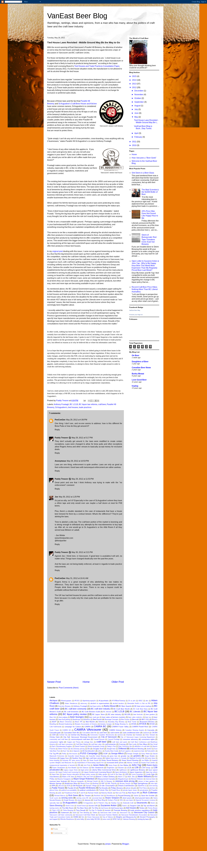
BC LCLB (74, 404)
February (138, 137)
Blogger (125, 844)
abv (147, 701)
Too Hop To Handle (95, 810)
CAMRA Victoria (115, 730)
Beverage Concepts (111, 719)
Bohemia (102, 722)
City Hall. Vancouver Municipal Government (80, 737)
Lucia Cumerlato (137, 774)
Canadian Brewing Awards (134, 730)
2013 (134, 84)
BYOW (152, 724)
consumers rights (148, 739)
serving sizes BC (82, 798)
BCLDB (127, 714)
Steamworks (142, 803)
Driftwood (122, 749)
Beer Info (53, 717)
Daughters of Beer (140, 362)
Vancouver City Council (144, 812)
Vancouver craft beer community (61, 815)
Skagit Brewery (69, 800)
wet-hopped (54, 819)
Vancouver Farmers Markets (108, 815)
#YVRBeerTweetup (118, 701)
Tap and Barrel (149, 806)
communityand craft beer (80, 739)
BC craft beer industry (100, 709)
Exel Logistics (126, 751)
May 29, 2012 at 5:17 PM (82, 438)
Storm (153, 803)
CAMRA (87, 727)
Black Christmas (66, 722)
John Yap (136, 765)
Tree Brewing (84, 812)
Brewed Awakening (65, 724)
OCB (68, 786)
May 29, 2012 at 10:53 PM (78, 461)
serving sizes (67, 798)
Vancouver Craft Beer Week (85, 815)
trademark (65, 812)
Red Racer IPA (133, 793)
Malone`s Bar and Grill (85, 777)
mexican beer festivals (58, 781)
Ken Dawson (84, 768)
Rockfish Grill (99, 795)
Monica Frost (85, 783)
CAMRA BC (100, 726)
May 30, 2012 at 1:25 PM (69, 497)
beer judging (63, 717)
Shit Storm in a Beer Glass (143, 173)
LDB (136, 767)
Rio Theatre (86, 795)
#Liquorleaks (104, 701)
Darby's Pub (111, 746)
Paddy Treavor (61, 438)
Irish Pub (87, 765)
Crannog (122, 744)
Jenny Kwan (112, 765)
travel (74, 812)
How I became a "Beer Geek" (144, 158)
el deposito (76, 751)
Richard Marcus (59, 795)
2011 (134, 142)
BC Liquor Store (98, 714)
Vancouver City (125, 812)
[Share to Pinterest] (98, 400)
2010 (134, 145)
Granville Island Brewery (76, 756)
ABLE (140, 701)
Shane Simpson (112, 798)
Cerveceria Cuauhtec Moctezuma (102, 735)
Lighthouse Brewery (137, 770)
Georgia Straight (132, 754)
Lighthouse (123, 770)
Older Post (118, 681)
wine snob (106, 819)
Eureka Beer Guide (111, 751)
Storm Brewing (56, 805)
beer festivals (138, 714)
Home (86, 681)
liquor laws (55, 774)
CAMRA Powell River (140, 727)
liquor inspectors (136, 772)
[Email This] (89, 400)
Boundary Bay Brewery (116, 722)
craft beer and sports (119, 742)
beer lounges (77, 717)
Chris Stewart (150, 735)
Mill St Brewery (106, 781)
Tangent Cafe (135, 806)
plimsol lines (54, 790)
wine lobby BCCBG (93, 819)
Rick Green (73, 795)
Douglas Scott (98, 749)
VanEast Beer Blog (77, 16)
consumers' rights (56, 742)
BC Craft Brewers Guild (91, 712)
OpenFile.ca (142, 786)
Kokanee (121, 768)
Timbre (142, 808)
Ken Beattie (72, 768)
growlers (137, 756)
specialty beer (55, 803)
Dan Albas (143, 744)
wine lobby (80, 819)
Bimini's (154, 719)
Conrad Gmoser (99, 739)
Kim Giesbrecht (97, 768)
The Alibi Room (68, 808)
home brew (151, 758)
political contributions (88, 790)
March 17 (121, 777)
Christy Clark (55, 737)
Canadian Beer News (141, 368)
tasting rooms (54, 808)
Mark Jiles (131, 777)
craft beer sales (96, 744)
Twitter (94, 812)
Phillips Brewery (117, 788)
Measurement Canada (106, 779)
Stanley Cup (115, 803)
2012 (134, 87)
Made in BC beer (68, 777)
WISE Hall (116, 819)
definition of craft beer (142, 746)
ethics (100, 751)
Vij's (82, 817)
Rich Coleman (150, 792)
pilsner (128, 788)
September (139, 102)
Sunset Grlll (93, 806)
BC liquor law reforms (88, 404)
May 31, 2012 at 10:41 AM (77, 578)
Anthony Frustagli (61, 404)
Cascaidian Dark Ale (89, 733)
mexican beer (150, 779)
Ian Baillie (145, 760)
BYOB (133, 724)
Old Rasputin (78, 786)
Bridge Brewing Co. (121, 724)
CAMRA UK (66, 730)
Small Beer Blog (99, 800)
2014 (134, 80)
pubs (59, 793)
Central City (63, 735)
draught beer (111, 749)
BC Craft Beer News (140, 709)
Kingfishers (111, 768)
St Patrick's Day (102, 803)
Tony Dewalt (80, 810)
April (136, 133)
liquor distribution (121, 772)
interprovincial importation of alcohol (62, 765)
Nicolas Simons (125, 783)
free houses (73, 754)
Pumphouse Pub (70, 793)
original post (57, 251)
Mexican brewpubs (77, 781)
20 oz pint (131, 701)
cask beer (103, 733)
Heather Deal (77, 758)
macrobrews (54, 777)
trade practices (85, 407)
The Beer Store (82, 808)
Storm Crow (70, 806)
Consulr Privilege (114, 739)
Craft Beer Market (82, 744)
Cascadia (150, 730)
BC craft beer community (75, 709)
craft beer (102, 404)
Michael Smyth (92, 781)
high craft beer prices (94, 758)
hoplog (135, 386)
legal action (85, 770)
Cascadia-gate (55, 733)
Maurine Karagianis (64, 779)
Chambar (129, 735)
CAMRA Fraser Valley (120, 727)
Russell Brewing (124, 795)
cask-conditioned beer (131, 733)
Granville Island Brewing (97, 756)
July (136, 109)
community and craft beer (59, 739)
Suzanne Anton (109, 805)
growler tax (125, 756)
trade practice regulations (140, 810)
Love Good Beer (139, 380)
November (139, 94)
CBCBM (154, 733)
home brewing (54, 760)
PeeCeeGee (60, 420)
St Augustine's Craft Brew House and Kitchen (77, 104)
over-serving (153, 786)
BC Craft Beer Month (121, 709)
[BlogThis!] (91, 400)
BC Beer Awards (125, 706)
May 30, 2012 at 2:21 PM (82, 552)
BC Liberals (135, 712)
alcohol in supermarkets (99, 703)
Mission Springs (56, 783)
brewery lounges (106, 724)
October (138, 98)
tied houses (73, 407)
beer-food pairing (64, 719)
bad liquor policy (95, 706)
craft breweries (110, 744)
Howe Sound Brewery (109, 760)
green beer (113, 756)
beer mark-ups (94, 717)
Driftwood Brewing (137, 749)
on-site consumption (107, 786)
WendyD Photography (147, 817)
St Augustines (88, 803)
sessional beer (97, 798)
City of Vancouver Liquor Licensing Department (138, 737)
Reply (57, 430)
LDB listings (146, 768)
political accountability (69, 790)
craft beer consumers (65, 744)
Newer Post (54, 681)
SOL (121, 800)
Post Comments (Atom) (68, 688)
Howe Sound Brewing (130, 760)
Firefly (64, 754)
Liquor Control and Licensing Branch (98, 772)
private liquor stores (130, 790)
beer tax (148, 717)
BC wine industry (114, 714)
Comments (57, 833)
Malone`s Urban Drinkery (105, 777)
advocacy (83, 703)
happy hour (64, 758)
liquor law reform (152, 772)
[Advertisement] (86, 661)
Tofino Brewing (68, 810)
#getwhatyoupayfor (89, 701)
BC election (107, 712)
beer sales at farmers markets (113, 717)
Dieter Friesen (63, 749)
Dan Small (153, 744)
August (137, 106)
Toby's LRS (56, 810)
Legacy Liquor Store (70, 770)
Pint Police (143, 788)
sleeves (87, 800)
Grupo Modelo (150, 756)
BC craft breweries (71, 712)
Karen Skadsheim (58, 768)
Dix (88, 749)
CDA (54, 735)
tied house (104, 808)
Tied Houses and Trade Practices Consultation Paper (96, 66)
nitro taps (154, 783)
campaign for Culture (73, 727)
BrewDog (53, 724)
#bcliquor (54, 700)
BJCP (54, 722)
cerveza (120, 735)
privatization (144, 790)
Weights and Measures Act (126, 817)
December (139, 91)
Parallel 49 (72, 788)
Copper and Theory (74, 742)
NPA (53, 786)
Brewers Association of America (86, 724)
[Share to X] (93, 400)
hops (84, 760)
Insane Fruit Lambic (148, 763)
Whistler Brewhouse (67, 819)
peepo (108, 844)
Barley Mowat (138, 374)
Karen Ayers (152, 765)
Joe (56, 497)
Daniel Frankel (80, 746)
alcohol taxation (118, 703)
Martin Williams (144, 776)
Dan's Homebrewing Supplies (62, 746)
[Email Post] (84, 400)
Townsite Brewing (120, 810)
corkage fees (88, 742)
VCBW (75, 817)
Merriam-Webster (137, 779)
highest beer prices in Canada (115, 758)
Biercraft (135, 719)
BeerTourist (97, 719)
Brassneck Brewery (147, 722)
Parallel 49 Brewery (87, 788)
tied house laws (117, 808)
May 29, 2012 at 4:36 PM (76, 420)
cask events (114, 733)
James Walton (99, 765)
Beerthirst (86, 719)
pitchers (152, 788)
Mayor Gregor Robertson (84, 779)
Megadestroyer (123, 779)
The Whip (95, 808)
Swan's (124, 806)
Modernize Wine (71, 783)
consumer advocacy (130, 739)
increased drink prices (115, 763)
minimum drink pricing (125, 781)
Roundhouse (110, 795)
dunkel (149, 749)
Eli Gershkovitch (89, 751)
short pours (127, 798)
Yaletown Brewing (129, 819)
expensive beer (139, 751)
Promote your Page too (136, 314)
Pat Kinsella (103, 788)
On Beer (135, 355)
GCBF (105, 754)
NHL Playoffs (112, 783)
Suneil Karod (81, 806)
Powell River (115, 790)
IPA (79, 765)
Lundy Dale (150, 774)
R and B (82, 793)
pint (134, 788)
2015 (134, 76)
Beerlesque (76, 719)
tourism (108, 810)
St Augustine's (61, 407)
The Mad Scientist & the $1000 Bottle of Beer (150, 192)
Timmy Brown (152, 808)
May (136, 117)
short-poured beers (142, 798)
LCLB (129, 768)
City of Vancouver (109, 737)
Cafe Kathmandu (55, 727)
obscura (61, 786)
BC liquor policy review (75, 714)
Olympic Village (91, 786)
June (136, 113)
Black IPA (78, 722)
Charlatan (138, 735)
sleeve (79, 800)
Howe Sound (93, 760)
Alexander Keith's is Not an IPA (138, 703)
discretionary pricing (78, 749)
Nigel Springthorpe (140, 783)
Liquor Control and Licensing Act (69, 772)
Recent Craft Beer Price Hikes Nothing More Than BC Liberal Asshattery (145, 289)
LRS (126, 774)
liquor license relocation (70, 774)
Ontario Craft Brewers (126, 786)
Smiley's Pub (112, 800)
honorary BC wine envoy (71, 760)
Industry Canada (132, 763)
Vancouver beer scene (108, 812)
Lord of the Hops (116, 774)
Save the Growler (148, 795)
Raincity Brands (106, 793)
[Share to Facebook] (96, 400)
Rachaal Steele (93, 793)
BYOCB (142, 724)
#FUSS (77, 701)
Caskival (146, 733)
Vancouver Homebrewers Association (134, 815)
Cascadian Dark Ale (71, 733)
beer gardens (150, 714)
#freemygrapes (66, 701)
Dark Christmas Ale (125, 746)
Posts (55, 829)
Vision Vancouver (93, 817)
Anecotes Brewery (64, 706)
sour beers (129, 800)
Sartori (136, 795)
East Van (66, 751)
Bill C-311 (145, 719)
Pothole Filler (103, 790)
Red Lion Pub (120, 793)
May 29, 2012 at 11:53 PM (83, 479)
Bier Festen (125, 719)
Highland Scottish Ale (136, 758)
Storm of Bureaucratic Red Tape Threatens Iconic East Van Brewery (149, 239)
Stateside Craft (128, 803)
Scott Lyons (54, 798)
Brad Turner (132, 722)
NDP (103, 783)
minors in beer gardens (146, 781)
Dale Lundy (133, 744)
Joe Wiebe (124, 765)
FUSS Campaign (89, 753)
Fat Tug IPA (54, 754)
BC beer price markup (142, 706)
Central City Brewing (79, 735)
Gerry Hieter (145, 754)
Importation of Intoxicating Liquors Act (90, 763)
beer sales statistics (135, 717)
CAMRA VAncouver (87, 729)
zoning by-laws (143, 819)
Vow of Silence (107, 817)
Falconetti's (151, 751)
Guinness (53, 758)
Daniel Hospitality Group (96, 746)
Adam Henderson (71, 703)
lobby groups (102, 774)
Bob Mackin (90, 722)
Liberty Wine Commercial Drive (104, 770)
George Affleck (117, 753)
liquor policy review (88, 774)
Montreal (95, 783)
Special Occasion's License (145, 800)
